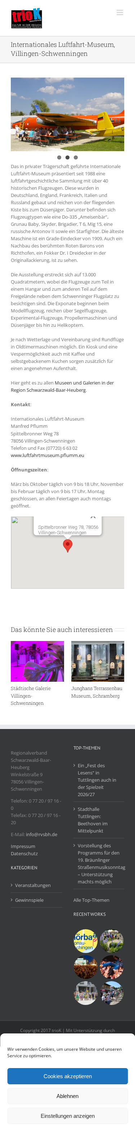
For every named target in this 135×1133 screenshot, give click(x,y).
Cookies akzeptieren (68, 1076)
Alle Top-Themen (91, 900)
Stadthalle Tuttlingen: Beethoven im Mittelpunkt (93, 820)
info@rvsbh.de (41, 834)
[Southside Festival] (111, 967)
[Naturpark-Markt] (111, 993)
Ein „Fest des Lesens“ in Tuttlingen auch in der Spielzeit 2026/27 (97, 780)
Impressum (23, 846)
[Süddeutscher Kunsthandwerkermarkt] (111, 941)
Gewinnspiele (29, 900)
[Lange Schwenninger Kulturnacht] (85, 967)
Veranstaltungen (33, 885)
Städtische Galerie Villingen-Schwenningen (31, 695)
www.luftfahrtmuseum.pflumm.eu (47, 455)
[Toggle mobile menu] (120, 12)
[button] (67, 545)
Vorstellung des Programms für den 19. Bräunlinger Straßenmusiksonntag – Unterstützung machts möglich (99, 863)
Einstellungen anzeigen (68, 1116)
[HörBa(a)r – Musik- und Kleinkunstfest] (85, 941)
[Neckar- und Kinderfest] (85, 993)
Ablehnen (67, 1096)
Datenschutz (24, 853)
